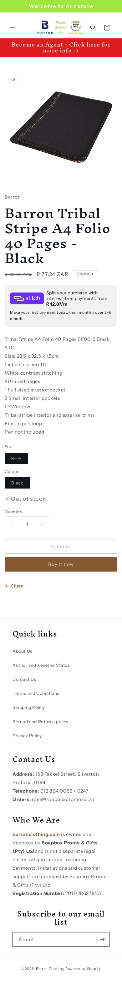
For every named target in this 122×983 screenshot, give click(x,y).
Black (20, 484)
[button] (12, 27)
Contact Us (24, 679)
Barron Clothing (50, 968)
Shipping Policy (29, 707)
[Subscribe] (102, 939)
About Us (23, 651)
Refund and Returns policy (41, 722)
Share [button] (17, 586)
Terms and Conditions (36, 693)
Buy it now (61, 564)
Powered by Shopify (83, 968)
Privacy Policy (27, 736)
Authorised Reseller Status (41, 665)
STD (19, 459)
